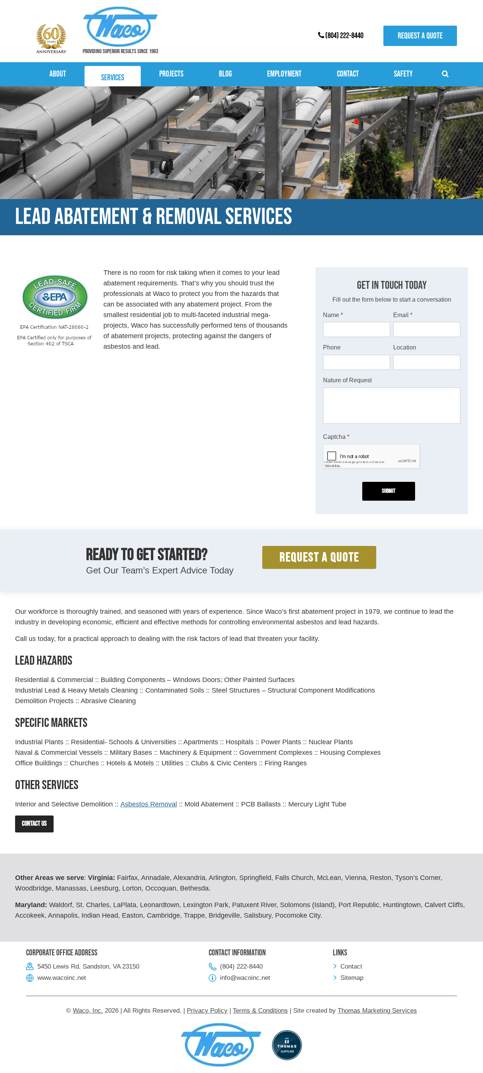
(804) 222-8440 (343, 35)
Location (404, 347)
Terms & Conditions (260, 1010)
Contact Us (34, 824)
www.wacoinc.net (61, 977)
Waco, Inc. (88, 1010)
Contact (351, 966)
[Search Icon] (446, 74)
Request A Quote (420, 36)
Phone (332, 347)
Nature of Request (347, 380)
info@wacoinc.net (245, 977)
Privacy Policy (207, 1010)
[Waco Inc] (120, 26)
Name (333, 315)
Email (402, 315)
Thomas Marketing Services (377, 1010)
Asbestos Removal (148, 804)
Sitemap (351, 977)
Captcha (336, 437)
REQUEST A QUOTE (319, 557)
